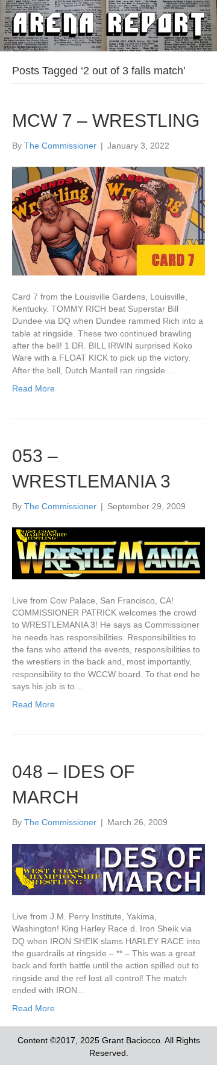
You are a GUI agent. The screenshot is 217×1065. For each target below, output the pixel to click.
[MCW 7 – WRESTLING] (108, 220)
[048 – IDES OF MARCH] (108, 869)
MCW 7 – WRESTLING (106, 120)
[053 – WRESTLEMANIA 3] (108, 553)
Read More (33, 388)
